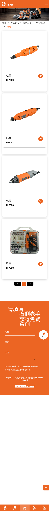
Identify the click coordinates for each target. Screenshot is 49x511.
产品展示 (15, 23)
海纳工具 (27, 23)
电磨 (9, 26)
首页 (4, 23)
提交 (43, 336)
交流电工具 (41, 23)
